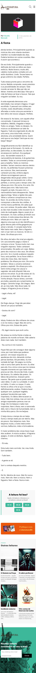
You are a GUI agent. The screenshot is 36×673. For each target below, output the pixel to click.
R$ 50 (18, 510)
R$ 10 (9, 505)
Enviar (27, 656)
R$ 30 (27, 505)
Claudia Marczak (5, 37)
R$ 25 (18, 505)
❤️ (31, 669)
